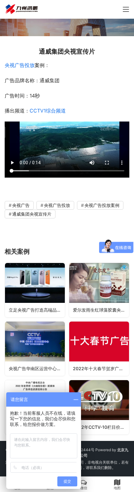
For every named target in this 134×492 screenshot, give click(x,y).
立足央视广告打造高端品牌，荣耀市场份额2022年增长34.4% (37, 310)
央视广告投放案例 (101, 205)
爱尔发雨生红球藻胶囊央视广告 (101, 310)
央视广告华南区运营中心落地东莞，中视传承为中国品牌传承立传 (37, 368)
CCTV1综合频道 (48, 110)
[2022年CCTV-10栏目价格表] (99, 407)
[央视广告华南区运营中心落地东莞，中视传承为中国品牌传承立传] (35, 349)
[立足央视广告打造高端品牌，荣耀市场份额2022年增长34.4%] (35, 290)
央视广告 (21, 205)
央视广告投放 (20, 65)
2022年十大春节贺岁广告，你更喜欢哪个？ (101, 368)
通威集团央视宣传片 (31, 214)
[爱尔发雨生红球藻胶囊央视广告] (99, 290)
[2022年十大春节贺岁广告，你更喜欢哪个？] (99, 349)
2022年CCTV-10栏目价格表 (101, 427)
